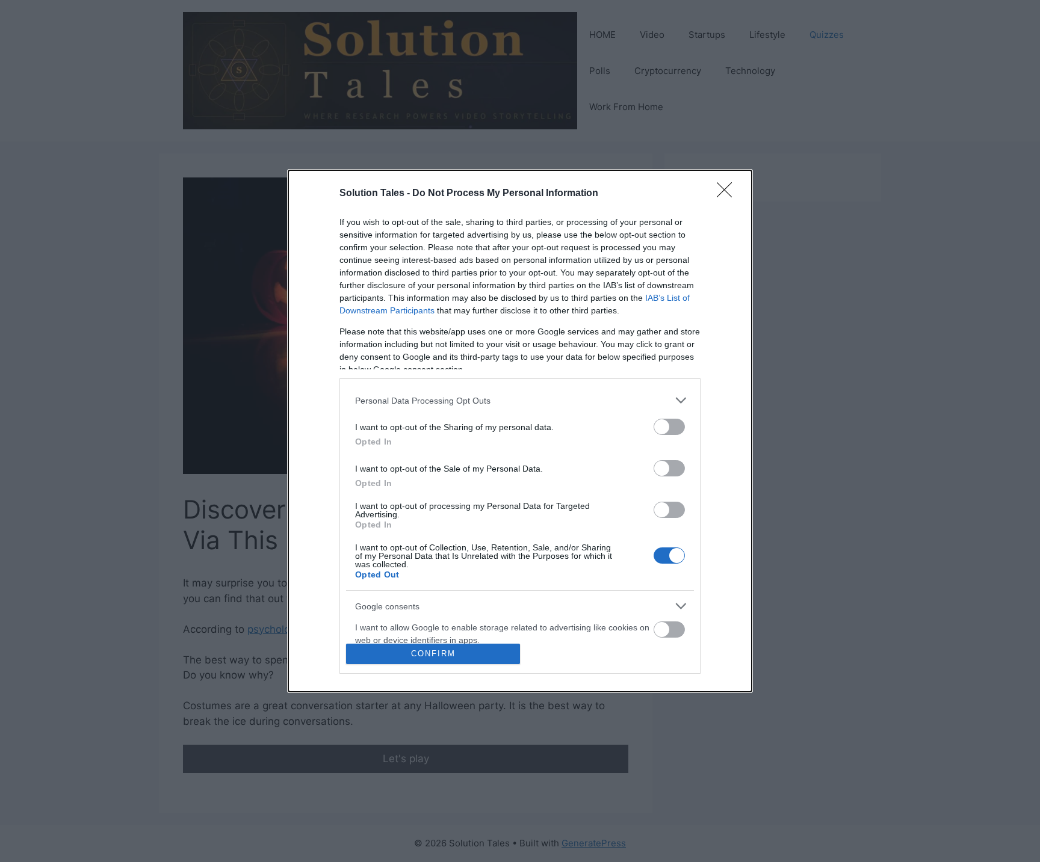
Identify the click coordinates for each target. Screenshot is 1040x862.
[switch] (669, 427)
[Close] (728, 193)
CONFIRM (433, 653)
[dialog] (520, 431)
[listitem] (520, 400)
